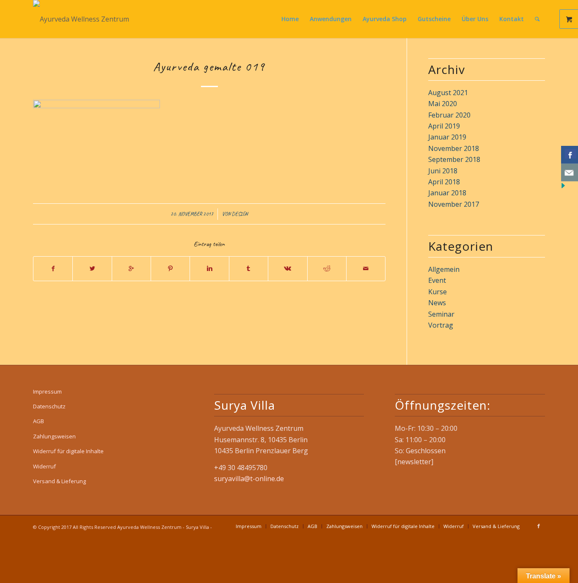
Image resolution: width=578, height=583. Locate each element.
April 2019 (444, 126)
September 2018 (454, 159)
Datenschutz (49, 406)
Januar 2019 (447, 137)
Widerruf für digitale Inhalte (68, 451)
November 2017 (453, 204)
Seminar (441, 314)
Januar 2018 (447, 192)
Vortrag (440, 325)
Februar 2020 (449, 115)
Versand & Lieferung (59, 481)
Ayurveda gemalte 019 (209, 66)
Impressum (47, 391)
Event (437, 280)
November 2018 (453, 148)
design (240, 214)
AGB (38, 421)
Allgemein (444, 269)
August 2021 (448, 92)
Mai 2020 (442, 103)
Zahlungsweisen (54, 436)
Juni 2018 (442, 170)
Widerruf (44, 466)
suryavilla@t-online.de (249, 478)
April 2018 (444, 181)
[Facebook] (538, 526)
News (437, 302)
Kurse (437, 291)
